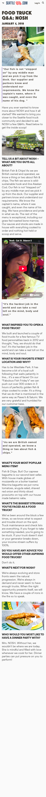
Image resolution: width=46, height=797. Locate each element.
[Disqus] (23, 697)
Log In (37, 3)
